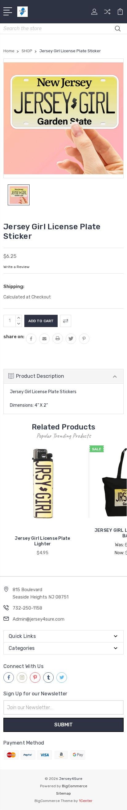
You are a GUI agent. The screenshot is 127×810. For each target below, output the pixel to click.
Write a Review (16, 267)
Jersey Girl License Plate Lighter (42, 541)
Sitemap (63, 793)
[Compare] (107, 13)
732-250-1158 (27, 608)
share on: (13, 336)
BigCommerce (74, 786)
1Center (85, 801)
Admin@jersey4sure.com (38, 619)
